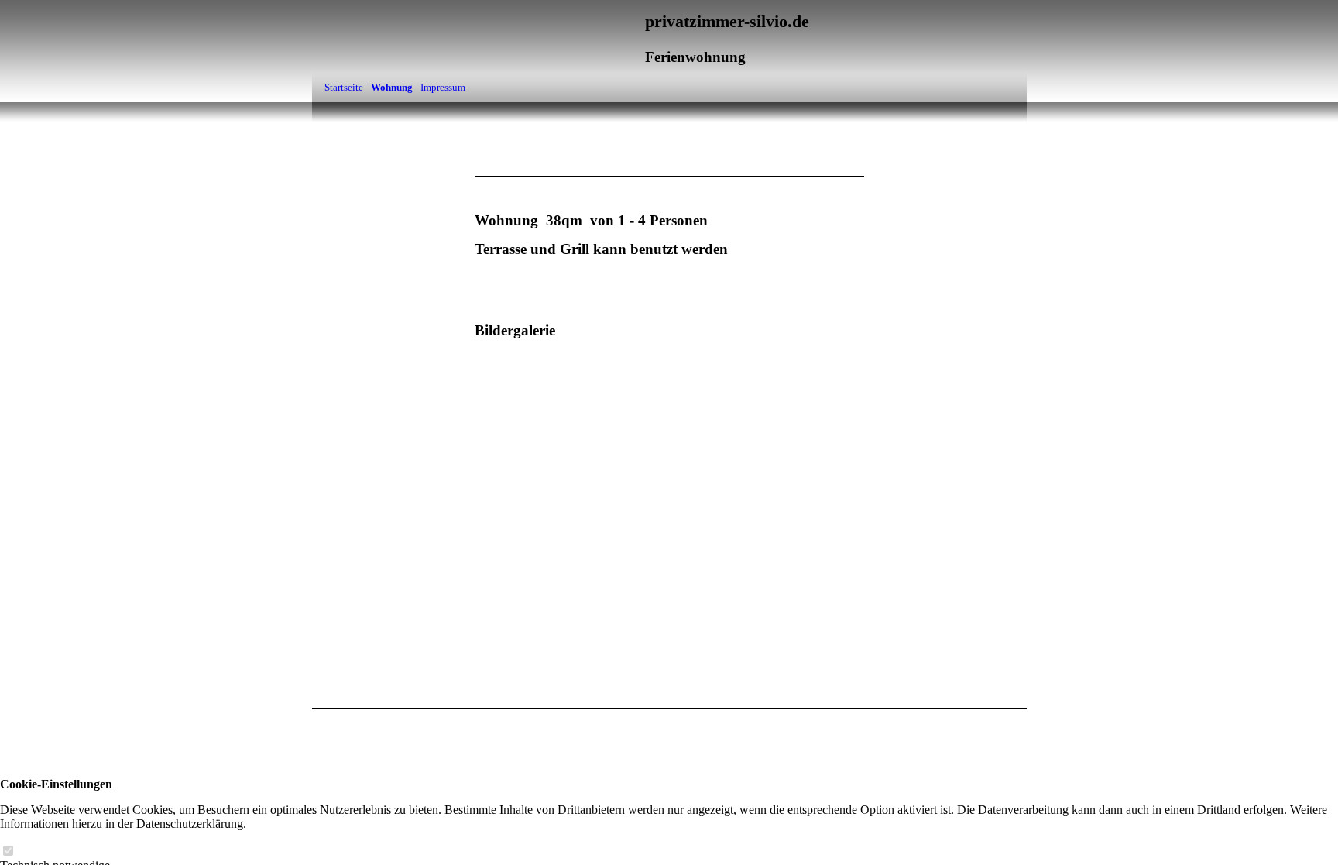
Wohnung (392, 87)
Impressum (442, 87)
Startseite (343, 87)
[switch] (7, 851)
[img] (949, 160)
